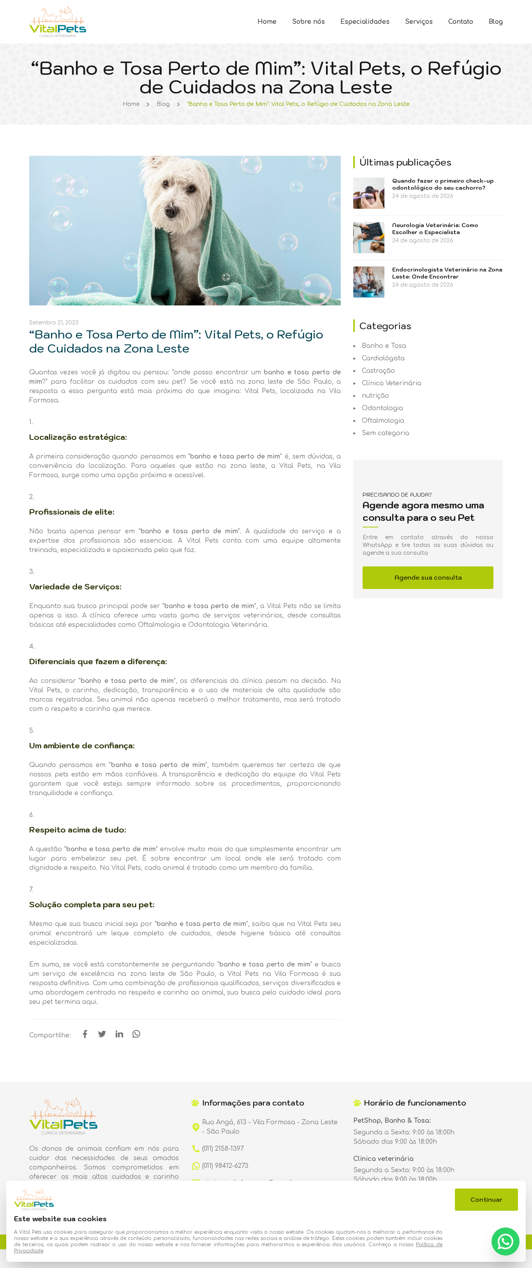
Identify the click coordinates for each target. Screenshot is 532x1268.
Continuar (486, 1199)
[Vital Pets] (57, 21)
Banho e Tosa (384, 345)
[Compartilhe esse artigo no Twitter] (102, 1036)
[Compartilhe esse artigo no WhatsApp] (136, 1036)
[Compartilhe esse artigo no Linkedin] (119, 1036)
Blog (496, 21)
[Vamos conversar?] (505, 1241)
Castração (378, 370)
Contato (460, 21)
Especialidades (364, 21)
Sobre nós (308, 21)
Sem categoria (385, 433)
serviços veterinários (248, 615)
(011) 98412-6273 (225, 1165)
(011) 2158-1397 (223, 1148)
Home (267, 21)
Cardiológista (383, 358)
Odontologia (382, 408)
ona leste (249, 465)
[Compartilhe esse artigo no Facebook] (85, 1036)
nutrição (375, 395)
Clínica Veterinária (391, 383)
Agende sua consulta (428, 577)
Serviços (419, 21)
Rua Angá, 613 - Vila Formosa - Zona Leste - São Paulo (270, 1127)
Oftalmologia (383, 420)
